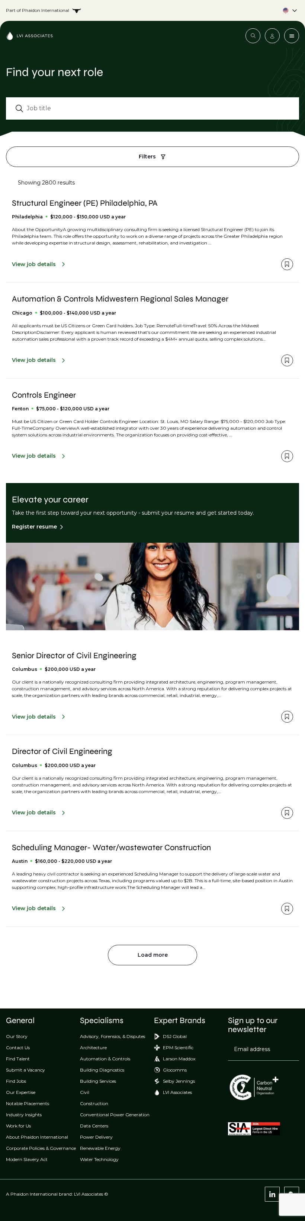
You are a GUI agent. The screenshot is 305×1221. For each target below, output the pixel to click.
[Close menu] (291, 35)
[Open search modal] (252, 35)
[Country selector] (152, 10)
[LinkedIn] (272, 1194)
